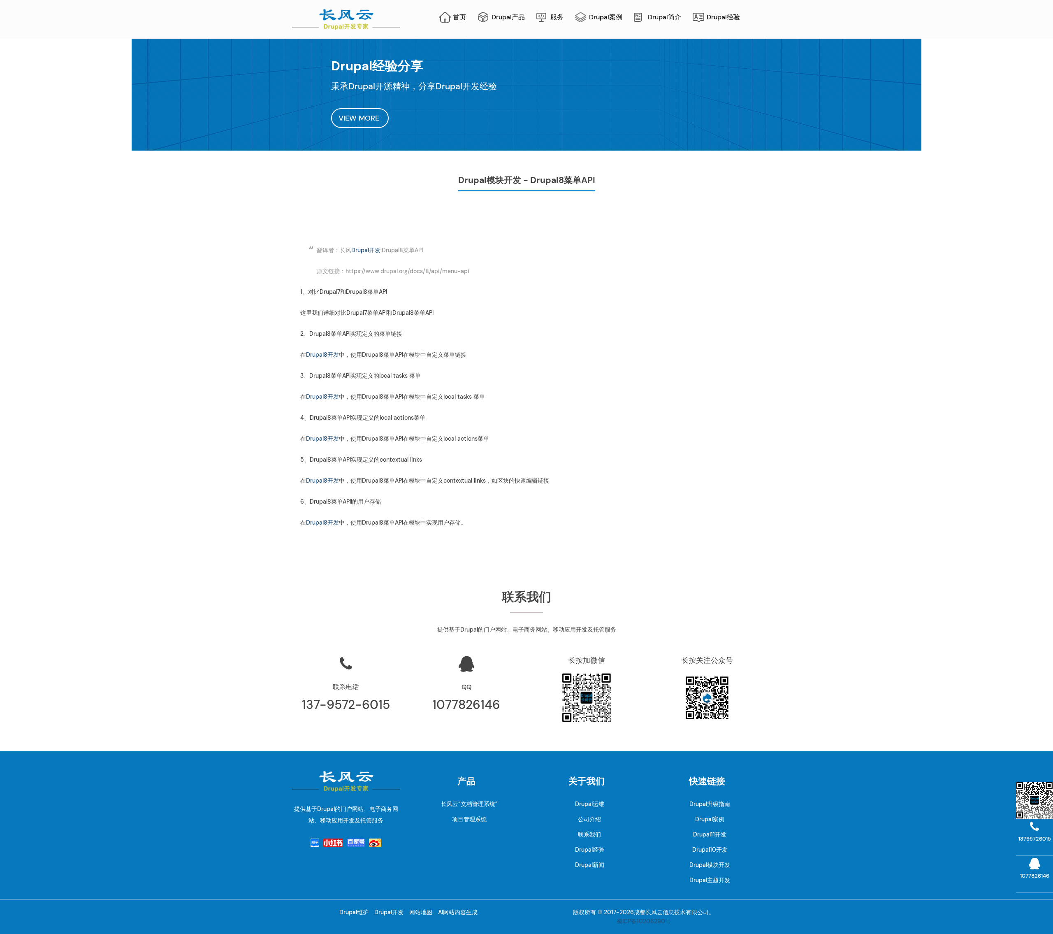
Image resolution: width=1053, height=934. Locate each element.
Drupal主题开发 (709, 880)
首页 (459, 17)
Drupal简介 (664, 17)
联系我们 (589, 834)
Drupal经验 (723, 17)
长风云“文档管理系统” (469, 804)
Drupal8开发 (322, 354)
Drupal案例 (605, 17)
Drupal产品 (508, 17)
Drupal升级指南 (709, 804)
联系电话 (346, 687)
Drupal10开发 (710, 849)
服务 (557, 17)
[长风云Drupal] (346, 18)
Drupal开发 (365, 250)
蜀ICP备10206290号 (644, 921)
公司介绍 (589, 819)
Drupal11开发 (709, 834)
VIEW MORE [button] (360, 118)
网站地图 (420, 912)
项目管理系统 (469, 819)
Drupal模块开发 (709, 865)
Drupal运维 (589, 804)
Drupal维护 (354, 912)
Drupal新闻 (589, 865)
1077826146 (466, 705)
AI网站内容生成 (458, 912)
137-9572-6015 (346, 705)
